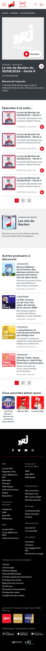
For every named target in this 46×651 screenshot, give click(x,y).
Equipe (5, 493)
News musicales (32, 514)
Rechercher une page (34, 553)
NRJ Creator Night (33, 497)
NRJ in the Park (31, 490)
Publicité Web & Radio (11, 574)
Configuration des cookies (13, 595)
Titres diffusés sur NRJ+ (9, 534)
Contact (5, 564)
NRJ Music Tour (31, 494)
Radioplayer (7, 518)
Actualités (29, 542)
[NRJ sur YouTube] (26, 450)
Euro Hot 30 (30, 528)
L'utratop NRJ (31, 531)
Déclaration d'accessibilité (13, 589)
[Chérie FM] (6, 618)
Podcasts (14, 13)
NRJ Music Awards (33, 500)
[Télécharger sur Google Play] (8, 633)
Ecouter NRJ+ (8, 529)
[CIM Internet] (17, 642)
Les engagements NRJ (33, 549)
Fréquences (7, 509)
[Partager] (41, 66)
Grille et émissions (10, 489)
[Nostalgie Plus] (29, 618)
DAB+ (4, 512)
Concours (29, 545)
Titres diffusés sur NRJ (9, 476)
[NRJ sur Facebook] (13, 450)
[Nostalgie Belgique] (17, 618)
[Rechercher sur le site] (35, 4)
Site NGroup (7, 586)
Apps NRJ (6, 515)
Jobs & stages (8, 567)
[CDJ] (29, 642)
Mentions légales (9, 570)
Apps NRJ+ (29, 474)
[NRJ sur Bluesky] (19, 450)
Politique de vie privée (11, 580)
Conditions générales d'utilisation (17, 577)
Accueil (5, 13)
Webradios (6, 480)
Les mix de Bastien (27, 13)
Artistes (28, 517)
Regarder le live (9, 471)
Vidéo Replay (7, 486)
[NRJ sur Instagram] (33, 450)
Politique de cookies (11, 592)
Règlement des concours (13, 583)
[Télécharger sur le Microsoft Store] (37, 633)
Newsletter (7, 496)
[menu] (4, 4)
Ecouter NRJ (7, 468)
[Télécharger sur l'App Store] (22, 633)
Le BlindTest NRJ (32, 511)
